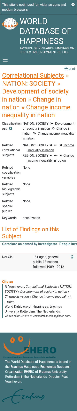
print (71, 69)
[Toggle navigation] (5, 60)
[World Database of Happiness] (10, 34)
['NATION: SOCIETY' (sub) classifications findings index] (10, 128)
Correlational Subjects (33, 75)
